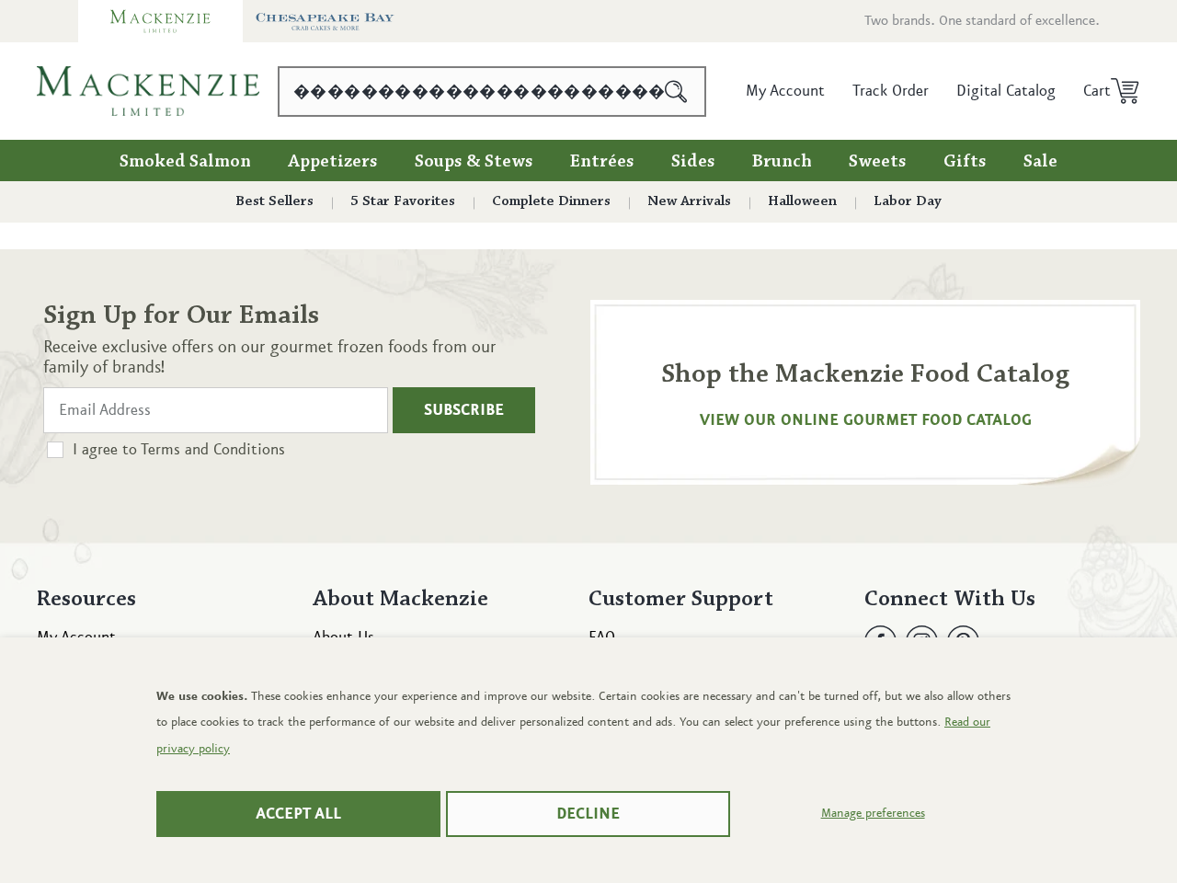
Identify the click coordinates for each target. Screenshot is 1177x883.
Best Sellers (274, 201)
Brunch (782, 162)
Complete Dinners (551, 201)
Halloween (802, 201)
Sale (1040, 162)
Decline (588, 814)
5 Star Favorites (402, 201)
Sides (693, 162)
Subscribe (464, 410)
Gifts (965, 162)
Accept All (298, 814)
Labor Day (908, 201)
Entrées (602, 162)
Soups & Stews (474, 162)
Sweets (878, 162)
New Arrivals (689, 201)
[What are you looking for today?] (676, 91)
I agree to (179, 450)
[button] (1104, 91)
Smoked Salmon (185, 162)
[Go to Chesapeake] (325, 21)
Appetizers (333, 162)
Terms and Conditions (213, 450)
